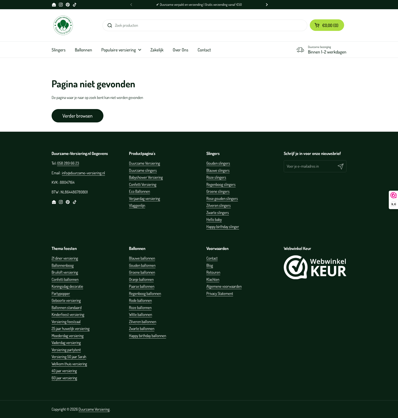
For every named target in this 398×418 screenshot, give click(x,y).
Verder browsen (77, 116)
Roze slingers (216, 177)
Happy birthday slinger (222, 226)
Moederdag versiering (68, 335)
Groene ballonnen (142, 272)
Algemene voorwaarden (224, 286)
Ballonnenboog (63, 265)
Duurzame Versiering (144, 163)
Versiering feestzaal (66, 321)
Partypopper (61, 293)
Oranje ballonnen (141, 279)
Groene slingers (218, 191)
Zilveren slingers (218, 205)
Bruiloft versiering (65, 272)
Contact (212, 258)
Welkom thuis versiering (69, 363)
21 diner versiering (65, 258)
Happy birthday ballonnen (147, 335)
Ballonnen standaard (67, 307)
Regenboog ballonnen (145, 293)
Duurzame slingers (143, 170)
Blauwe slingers (218, 170)
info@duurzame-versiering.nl (83, 172)
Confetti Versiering (142, 184)
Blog (209, 265)
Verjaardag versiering (144, 198)
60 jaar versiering (64, 377)
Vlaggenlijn (137, 205)
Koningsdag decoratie (67, 286)
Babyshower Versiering (146, 177)
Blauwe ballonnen (142, 258)
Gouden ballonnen (142, 265)
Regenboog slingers (221, 184)
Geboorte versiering (66, 300)
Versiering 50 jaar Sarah (69, 356)
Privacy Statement (219, 293)
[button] (327, 25)
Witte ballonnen (140, 314)
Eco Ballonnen (139, 191)
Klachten (212, 279)
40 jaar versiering (64, 370)
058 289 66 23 (68, 163)
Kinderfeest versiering (68, 314)
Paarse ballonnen (141, 286)
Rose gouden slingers (222, 198)
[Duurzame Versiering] (63, 25)
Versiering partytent (66, 349)
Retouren (213, 272)
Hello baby (214, 219)
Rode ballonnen (140, 300)
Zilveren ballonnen (142, 321)
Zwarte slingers (217, 212)
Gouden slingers (218, 163)
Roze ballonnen (140, 307)
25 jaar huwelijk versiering (71, 328)
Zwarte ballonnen (141, 328)
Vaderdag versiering (66, 342)
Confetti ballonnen (65, 279)
